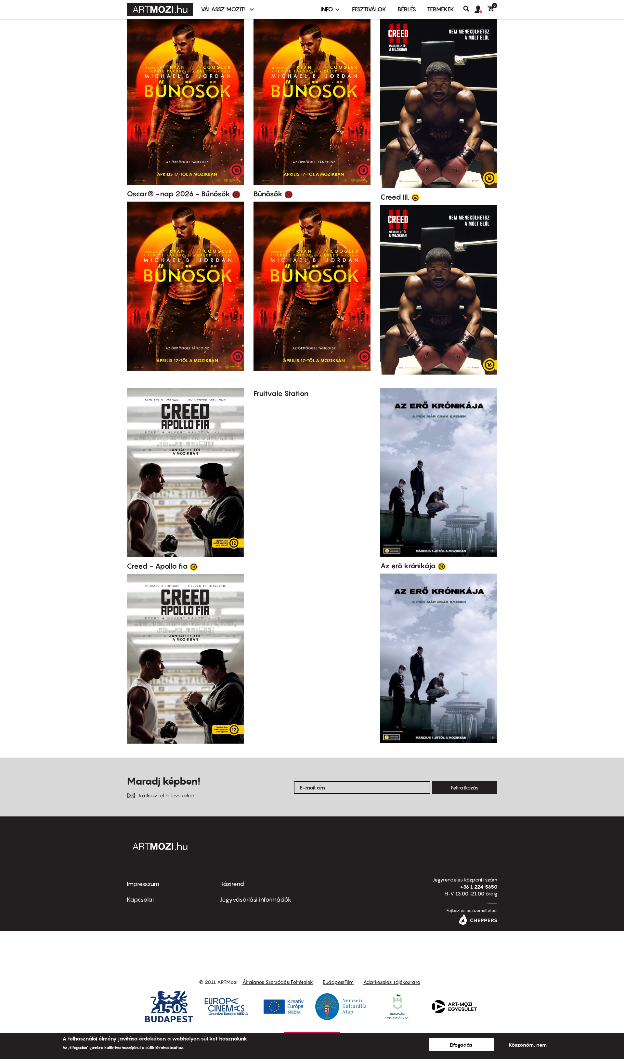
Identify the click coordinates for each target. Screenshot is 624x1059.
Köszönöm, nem (528, 1045)
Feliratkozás (464, 787)
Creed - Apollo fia (157, 566)
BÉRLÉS (406, 9)
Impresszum (143, 883)
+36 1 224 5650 (478, 887)
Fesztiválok (369, 9)
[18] (236, 194)
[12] (194, 566)
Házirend (231, 883)
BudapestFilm (338, 982)
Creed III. (395, 197)
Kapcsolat (140, 899)
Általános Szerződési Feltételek (277, 982)
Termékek (440, 9)
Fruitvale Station (281, 393)
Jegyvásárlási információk (255, 899)
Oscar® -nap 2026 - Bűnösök (178, 194)
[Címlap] (160, 9)
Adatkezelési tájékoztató (391, 982)
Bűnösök (268, 194)
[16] (415, 197)
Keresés (468, 9)
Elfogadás (461, 1045)
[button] (481, 9)
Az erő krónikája (408, 566)
